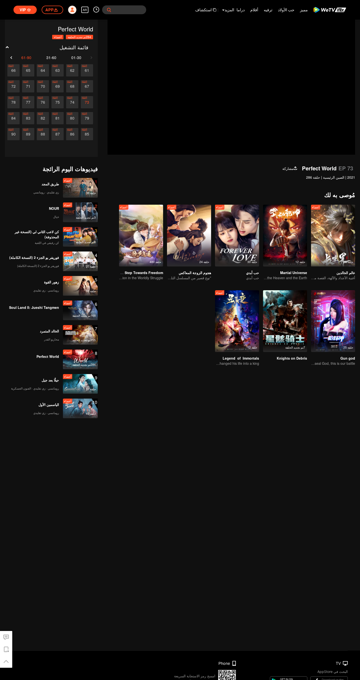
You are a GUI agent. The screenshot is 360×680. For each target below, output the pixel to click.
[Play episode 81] (57, 118)
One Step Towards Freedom (140, 272)
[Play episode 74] (72, 102)
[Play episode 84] (13, 118)
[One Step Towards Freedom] (141, 235)
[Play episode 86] (72, 134)
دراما (241, 10)
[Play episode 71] (28, 86)
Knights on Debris (292, 358)
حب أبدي (252, 272)
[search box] (109, 10)
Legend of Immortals (241, 358)
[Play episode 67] (87, 86)
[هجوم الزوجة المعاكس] (189, 235)
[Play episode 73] (87, 102)
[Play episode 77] (28, 102)
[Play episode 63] (57, 70)
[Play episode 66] (13, 70)
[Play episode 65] (28, 70)
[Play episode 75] (57, 102)
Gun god (347, 358)
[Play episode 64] (43, 70)
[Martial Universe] (285, 235)
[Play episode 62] (72, 70)
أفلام (254, 10)
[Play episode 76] (43, 102)
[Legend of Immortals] (237, 321)
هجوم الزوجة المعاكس (195, 272)
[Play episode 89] (28, 134)
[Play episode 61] (87, 70)
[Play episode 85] (87, 134)
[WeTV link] (330, 10)
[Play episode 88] (43, 134)
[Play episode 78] (13, 102)
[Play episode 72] (13, 86)
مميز (304, 10)
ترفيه (268, 10)
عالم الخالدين (345, 272)
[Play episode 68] (72, 86)
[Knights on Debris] (285, 321)
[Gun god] (333, 321)
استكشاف (203, 10)
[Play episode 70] (43, 86)
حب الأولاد (286, 10)
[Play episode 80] (72, 118)
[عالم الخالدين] (333, 235)
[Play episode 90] (13, 134)
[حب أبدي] (237, 235)
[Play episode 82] (43, 118)
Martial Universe (293, 272)
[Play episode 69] (57, 86)
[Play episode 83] (28, 118)
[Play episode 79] (87, 118)
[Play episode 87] (57, 134)
